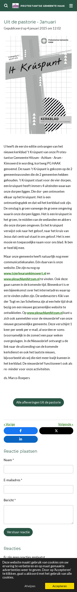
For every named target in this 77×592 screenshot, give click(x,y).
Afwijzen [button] (29, 586)
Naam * (9, 460)
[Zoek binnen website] (6, 5)
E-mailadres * (13, 480)
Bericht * (10, 500)
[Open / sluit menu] (71, 5)
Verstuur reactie (18, 532)
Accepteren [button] (60, 586)
